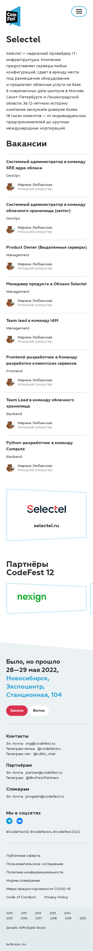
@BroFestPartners (42, 778)
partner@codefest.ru (44, 772)
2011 (24, 913)
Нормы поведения (23, 880)
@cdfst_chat (44, 754)
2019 (68, 918)
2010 (9, 913)
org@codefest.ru (40, 743)
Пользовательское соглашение (34, 864)
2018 (53, 918)
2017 (38, 918)
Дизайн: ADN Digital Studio (26, 927)
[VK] (20, 821)
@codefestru (48, 748)
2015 (9, 918)
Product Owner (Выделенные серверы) (46, 247)
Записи (17, 710)
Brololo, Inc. (18, 944)
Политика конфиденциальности (34, 872)
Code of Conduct (21, 897)
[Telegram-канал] (9, 821)
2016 (24, 918)
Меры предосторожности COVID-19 (38, 889)
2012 (38, 913)
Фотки (39, 710)
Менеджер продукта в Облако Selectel (46, 284)
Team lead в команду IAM (32, 320)
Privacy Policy (56, 897)
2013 (53, 913)
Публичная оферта (23, 855)
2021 (83, 918)
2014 (67, 913)
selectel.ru (46, 525)
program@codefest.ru (45, 796)
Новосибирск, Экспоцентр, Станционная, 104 (34, 686)
